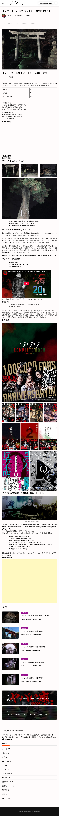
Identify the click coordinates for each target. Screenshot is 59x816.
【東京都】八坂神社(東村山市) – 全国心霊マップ (24, 304)
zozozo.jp (10, 15)
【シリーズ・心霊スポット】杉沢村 (31, 678)
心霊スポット (29, 15)
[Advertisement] (29, 570)
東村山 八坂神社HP (15, 306)
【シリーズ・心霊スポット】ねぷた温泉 (33, 647)
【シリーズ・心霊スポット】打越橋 (31, 631)
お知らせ (4, 753)
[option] (19, 813)
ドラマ (4, 765)
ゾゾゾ (14, 2)
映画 (3, 794)
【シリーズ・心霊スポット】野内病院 (32, 662)
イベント (4, 749)
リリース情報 (6, 773)
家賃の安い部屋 (7, 782)
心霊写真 (4, 790)
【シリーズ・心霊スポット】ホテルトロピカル (35, 616)
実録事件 (4, 778)
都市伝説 (4, 798)
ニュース (4, 769)
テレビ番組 (5, 761)
